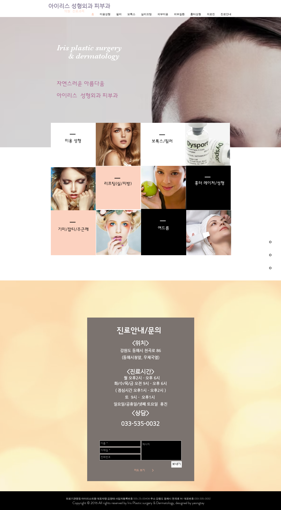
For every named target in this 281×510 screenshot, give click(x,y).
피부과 (102, 5)
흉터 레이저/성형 (210, 183)
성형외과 (82, 5)
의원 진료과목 (74, 11)
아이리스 (59, 5)
